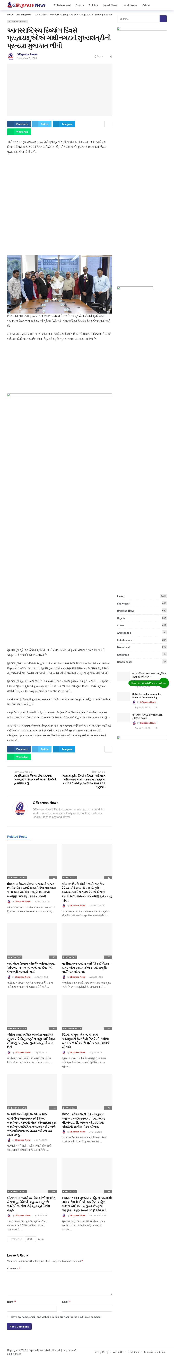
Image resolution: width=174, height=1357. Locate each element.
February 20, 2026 (97, 1215)
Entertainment (141, 640)
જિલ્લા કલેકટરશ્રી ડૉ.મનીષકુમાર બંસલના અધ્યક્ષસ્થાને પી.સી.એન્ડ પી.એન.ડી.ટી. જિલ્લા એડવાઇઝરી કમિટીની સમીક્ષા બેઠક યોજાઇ (83, 1120)
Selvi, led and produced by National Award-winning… (146, 695)
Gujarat (141, 618)
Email (66, 1301)
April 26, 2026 (40, 1215)
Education (141, 654)
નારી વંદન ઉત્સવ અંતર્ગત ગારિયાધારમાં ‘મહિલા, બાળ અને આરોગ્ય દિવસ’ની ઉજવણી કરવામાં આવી (31, 967)
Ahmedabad (141, 632)
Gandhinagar (141, 662)
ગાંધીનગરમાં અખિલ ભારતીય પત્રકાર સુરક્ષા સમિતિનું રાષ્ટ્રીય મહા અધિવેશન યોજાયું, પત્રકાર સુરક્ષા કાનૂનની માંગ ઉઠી (31, 1040)
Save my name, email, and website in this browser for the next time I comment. (56, 1317)
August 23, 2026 (142, 727)
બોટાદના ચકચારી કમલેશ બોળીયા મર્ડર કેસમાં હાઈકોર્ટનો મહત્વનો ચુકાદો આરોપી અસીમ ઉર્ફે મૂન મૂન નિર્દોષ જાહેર (31, 1204)
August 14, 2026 (42, 901)
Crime (141, 625)
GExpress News (27, 54)
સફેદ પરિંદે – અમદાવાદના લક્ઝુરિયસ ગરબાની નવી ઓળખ (149, 675)
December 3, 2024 (27, 58)
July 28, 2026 (40, 1052)
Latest (141, 596)
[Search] (164, 5)
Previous (16, 1239)
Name (11, 1301)
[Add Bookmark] (108, 124)
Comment (14, 1268)
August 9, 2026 (41, 976)
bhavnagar (69, 877)
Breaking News (17, 21)
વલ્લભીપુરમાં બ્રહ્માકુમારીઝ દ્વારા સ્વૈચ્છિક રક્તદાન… (147, 716)
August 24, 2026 (142, 686)
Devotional (141, 647)
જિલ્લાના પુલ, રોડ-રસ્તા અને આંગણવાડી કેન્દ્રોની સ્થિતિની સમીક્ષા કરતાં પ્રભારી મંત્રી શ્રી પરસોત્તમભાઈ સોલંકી (85, 1040)
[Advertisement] (59, 181)
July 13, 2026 (95, 1131)
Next (29, 1239)
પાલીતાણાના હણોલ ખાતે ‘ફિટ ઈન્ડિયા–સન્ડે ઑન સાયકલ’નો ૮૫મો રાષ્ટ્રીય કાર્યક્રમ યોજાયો (86, 967)
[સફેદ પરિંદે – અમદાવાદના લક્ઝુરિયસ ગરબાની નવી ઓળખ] (123, 676)
